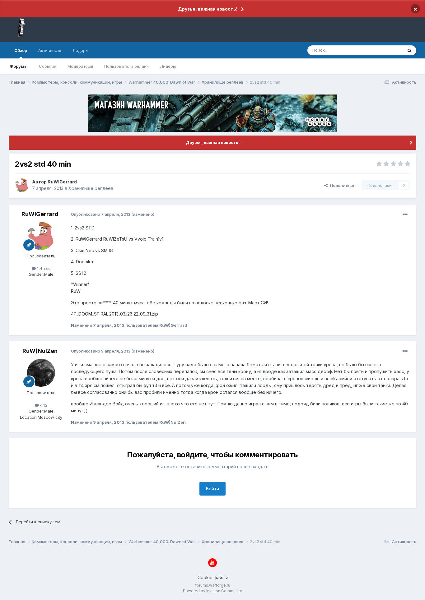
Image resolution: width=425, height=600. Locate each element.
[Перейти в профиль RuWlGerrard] (22, 185)
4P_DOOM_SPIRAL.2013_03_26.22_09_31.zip (114, 313)
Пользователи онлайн (126, 66)
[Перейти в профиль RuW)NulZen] (41, 373)
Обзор (20, 50)
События (47, 66)
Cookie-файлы (213, 577)
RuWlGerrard (62, 181)
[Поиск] (409, 50)
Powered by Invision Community (212, 590)
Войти (212, 488)
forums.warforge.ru (212, 585)
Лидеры (168, 66)
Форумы (19, 66)
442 (43, 405)
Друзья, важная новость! (207, 9)
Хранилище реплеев (90, 188)
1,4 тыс (43, 268)
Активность (49, 50)
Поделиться (341, 185)
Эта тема (386, 50)
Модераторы (80, 66)
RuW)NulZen (40, 351)
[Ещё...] (405, 214)
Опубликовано (100, 214)
